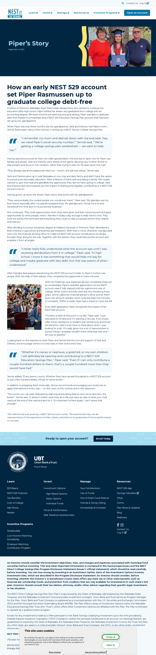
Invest (46, 12)
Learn (32, 12)
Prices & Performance (55, 510)
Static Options (53, 498)
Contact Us (132, 3)
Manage (62, 12)
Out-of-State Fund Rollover (94, 498)
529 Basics (12, 488)
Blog (119, 512)
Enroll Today (103, 438)
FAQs (120, 498)
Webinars (122, 517)
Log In (144, 3)
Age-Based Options (56, 493)
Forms (120, 503)
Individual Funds (54, 503)
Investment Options (54, 488)
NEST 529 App (124, 488)
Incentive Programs (105, 12)
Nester (10, 512)
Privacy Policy (15, 648)
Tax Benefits (13, 498)
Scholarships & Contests (93, 507)
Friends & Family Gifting (93, 503)
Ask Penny (13, 507)
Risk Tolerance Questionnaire (59, 515)
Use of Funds (87, 493)
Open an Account (137, 12)
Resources (80, 12)
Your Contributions (90, 488)
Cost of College (15, 503)
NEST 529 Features (17, 493)
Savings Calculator (128, 493)
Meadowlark (13, 531)
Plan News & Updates (128, 507)
